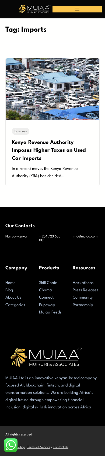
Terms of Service (38, 447)
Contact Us (60, 447)
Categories (15, 305)
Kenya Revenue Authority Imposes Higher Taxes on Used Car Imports (49, 150)
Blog (9, 290)
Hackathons (83, 283)
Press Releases (85, 290)
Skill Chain (48, 283)
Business (21, 131)
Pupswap (47, 305)
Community (83, 298)
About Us (13, 298)
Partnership (83, 305)
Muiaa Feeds (50, 312)
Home (10, 283)
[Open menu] (77, 9)
